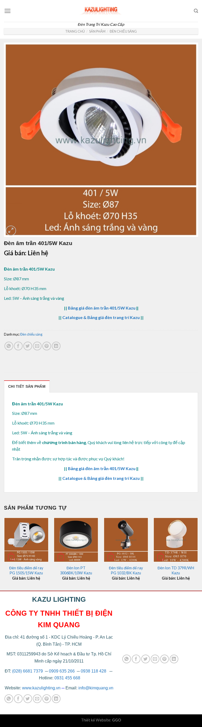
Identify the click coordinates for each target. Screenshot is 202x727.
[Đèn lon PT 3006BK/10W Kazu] (76, 539)
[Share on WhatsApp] (8, 346)
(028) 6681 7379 (28, 671)
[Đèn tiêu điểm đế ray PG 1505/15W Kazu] (26, 539)
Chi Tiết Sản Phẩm (27, 386)
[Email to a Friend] (37, 346)
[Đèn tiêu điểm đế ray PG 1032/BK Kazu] (126, 539)
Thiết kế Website (95, 720)
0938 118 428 (93, 671)
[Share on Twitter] (27, 346)
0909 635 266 (62, 671)
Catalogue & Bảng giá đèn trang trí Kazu (101, 317)
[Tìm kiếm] (196, 11)
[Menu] (7, 11)
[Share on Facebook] (18, 346)
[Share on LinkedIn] (56, 346)
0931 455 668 (67, 678)
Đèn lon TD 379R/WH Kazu (176, 570)
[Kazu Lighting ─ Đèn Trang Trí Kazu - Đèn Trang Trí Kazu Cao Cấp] (101, 9)
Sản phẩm (97, 31)
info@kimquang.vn (95, 688)
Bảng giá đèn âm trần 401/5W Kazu (101, 307)
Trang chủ (75, 31)
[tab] (27, 386)
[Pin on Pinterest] (46, 346)
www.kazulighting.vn (41, 688)
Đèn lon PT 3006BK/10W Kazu (76, 570)
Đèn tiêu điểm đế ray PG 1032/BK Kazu (126, 570)
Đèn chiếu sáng (123, 31)
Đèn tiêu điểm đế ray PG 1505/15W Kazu (26, 570)
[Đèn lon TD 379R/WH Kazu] (175, 539)
